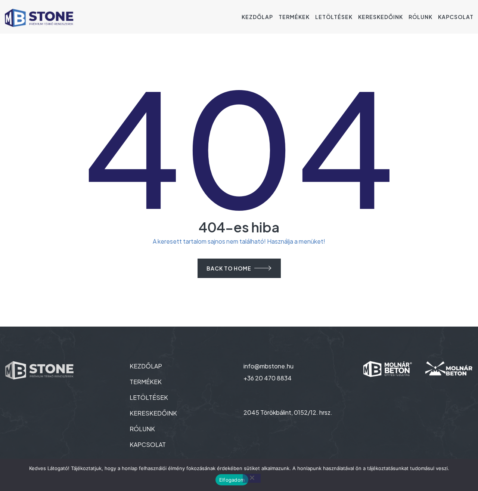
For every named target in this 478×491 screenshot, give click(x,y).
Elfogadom (232, 480)
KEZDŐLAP (146, 366)
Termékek (294, 16)
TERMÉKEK (146, 382)
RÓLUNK (142, 429)
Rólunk (420, 16)
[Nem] (252, 478)
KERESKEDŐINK (153, 413)
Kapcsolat (456, 16)
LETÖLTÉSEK (149, 397)
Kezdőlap (257, 16)
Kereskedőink (380, 16)
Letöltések (334, 16)
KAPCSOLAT (148, 444)
